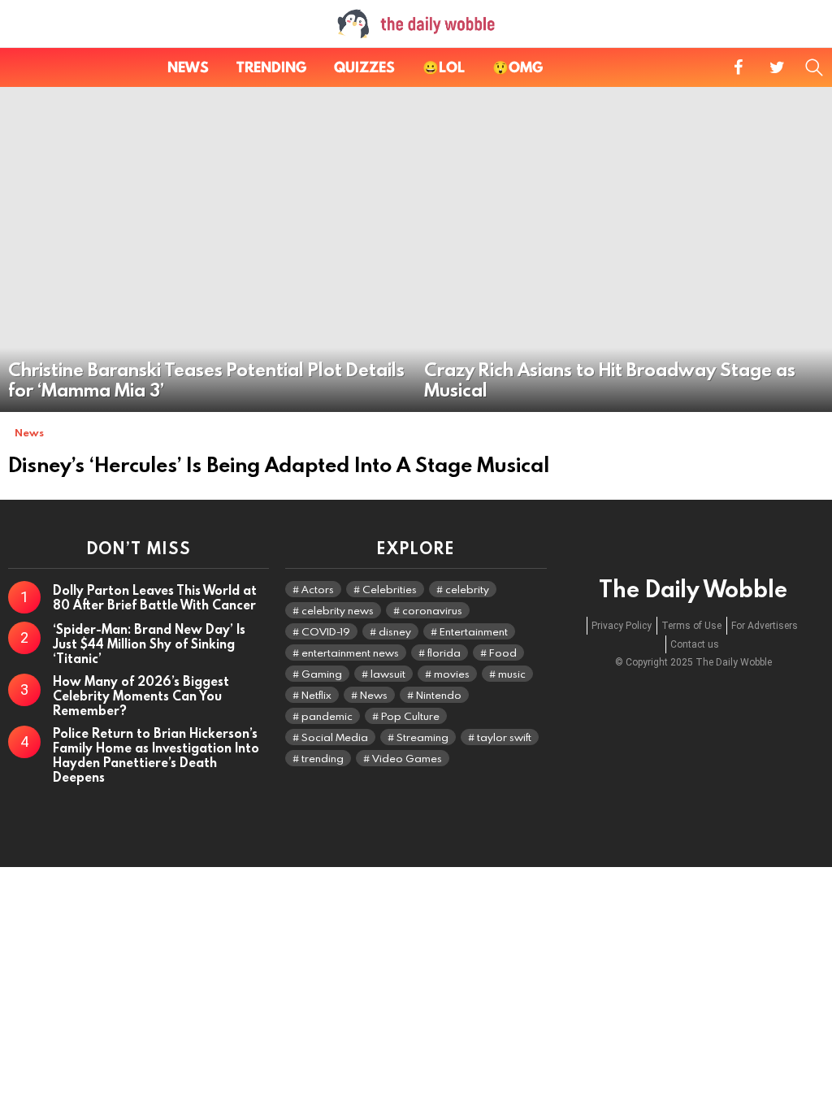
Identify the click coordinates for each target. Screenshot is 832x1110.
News (188, 67)
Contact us (694, 644)
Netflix (316, 694)
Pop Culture (410, 716)
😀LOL (443, 67)
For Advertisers (764, 625)
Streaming (422, 737)
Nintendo (439, 694)
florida (444, 652)
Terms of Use (691, 625)
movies (452, 673)
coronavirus (432, 610)
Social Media (334, 737)
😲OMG (517, 67)
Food (503, 652)
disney (395, 631)
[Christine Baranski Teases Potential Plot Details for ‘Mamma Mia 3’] (208, 249)
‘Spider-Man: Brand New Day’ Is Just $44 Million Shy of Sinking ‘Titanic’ (149, 643)
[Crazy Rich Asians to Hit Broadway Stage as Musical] (624, 249)
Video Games (407, 758)
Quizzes (364, 67)
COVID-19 (325, 631)
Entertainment (474, 631)
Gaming (321, 673)
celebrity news (337, 610)
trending (322, 758)
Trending (271, 67)
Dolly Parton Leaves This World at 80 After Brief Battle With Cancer (155, 597)
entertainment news (350, 652)
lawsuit (387, 673)
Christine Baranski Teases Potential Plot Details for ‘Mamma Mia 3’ (206, 379)
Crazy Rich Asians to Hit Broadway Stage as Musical (609, 379)
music (512, 673)
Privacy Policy (622, 625)
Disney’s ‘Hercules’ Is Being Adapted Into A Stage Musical (278, 464)
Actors (317, 589)
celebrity (467, 589)
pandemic (327, 716)
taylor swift (504, 737)
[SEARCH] (814, 67)
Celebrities (389, 589)
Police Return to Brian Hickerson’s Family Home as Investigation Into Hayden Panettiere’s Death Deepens (156, 755)
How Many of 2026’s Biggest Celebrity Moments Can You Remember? (141, 695)
